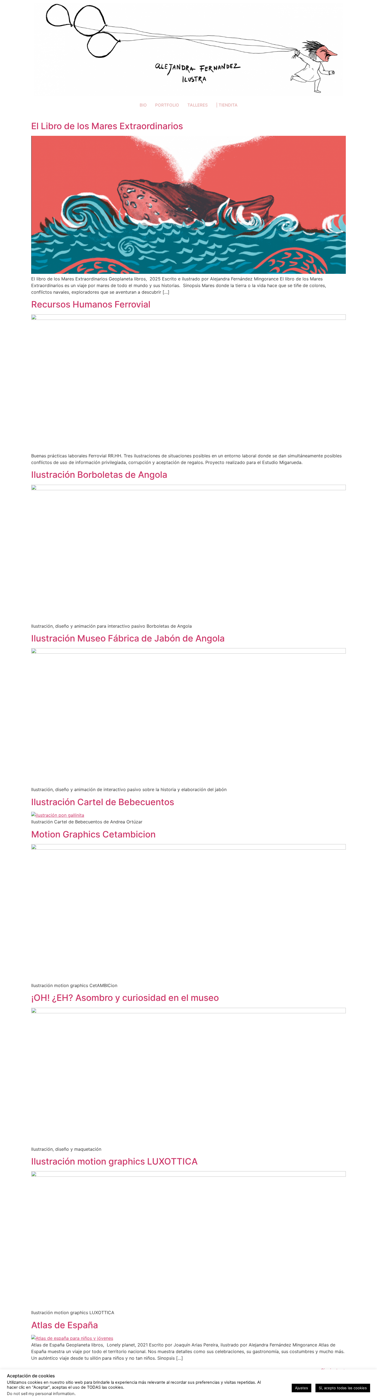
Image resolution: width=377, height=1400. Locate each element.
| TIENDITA (227, 105)
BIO (143, 105)
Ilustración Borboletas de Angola (99, 474)
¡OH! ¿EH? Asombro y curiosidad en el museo (125, 997)
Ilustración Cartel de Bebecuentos (102, 802)
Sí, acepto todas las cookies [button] (343, 1388)
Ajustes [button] (301, 1388)
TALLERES (197, 105)
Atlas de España (64, 1325)
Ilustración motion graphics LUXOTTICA (114, 1161)
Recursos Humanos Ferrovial (90, 304)
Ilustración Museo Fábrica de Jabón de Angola (128, 638)
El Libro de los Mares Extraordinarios (107, 126)
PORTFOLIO (167, 105)
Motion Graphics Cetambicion (93, 834)
